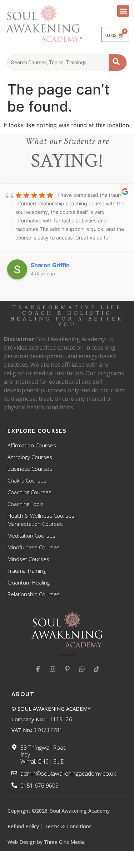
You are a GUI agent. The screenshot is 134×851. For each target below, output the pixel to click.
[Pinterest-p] (67, 669)
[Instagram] (52, 669)
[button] (123, 11)
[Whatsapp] (81, 669)
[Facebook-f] (37, 669)
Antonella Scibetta (58, 265)
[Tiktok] (96, 669)
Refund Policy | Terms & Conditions (49, 826)
